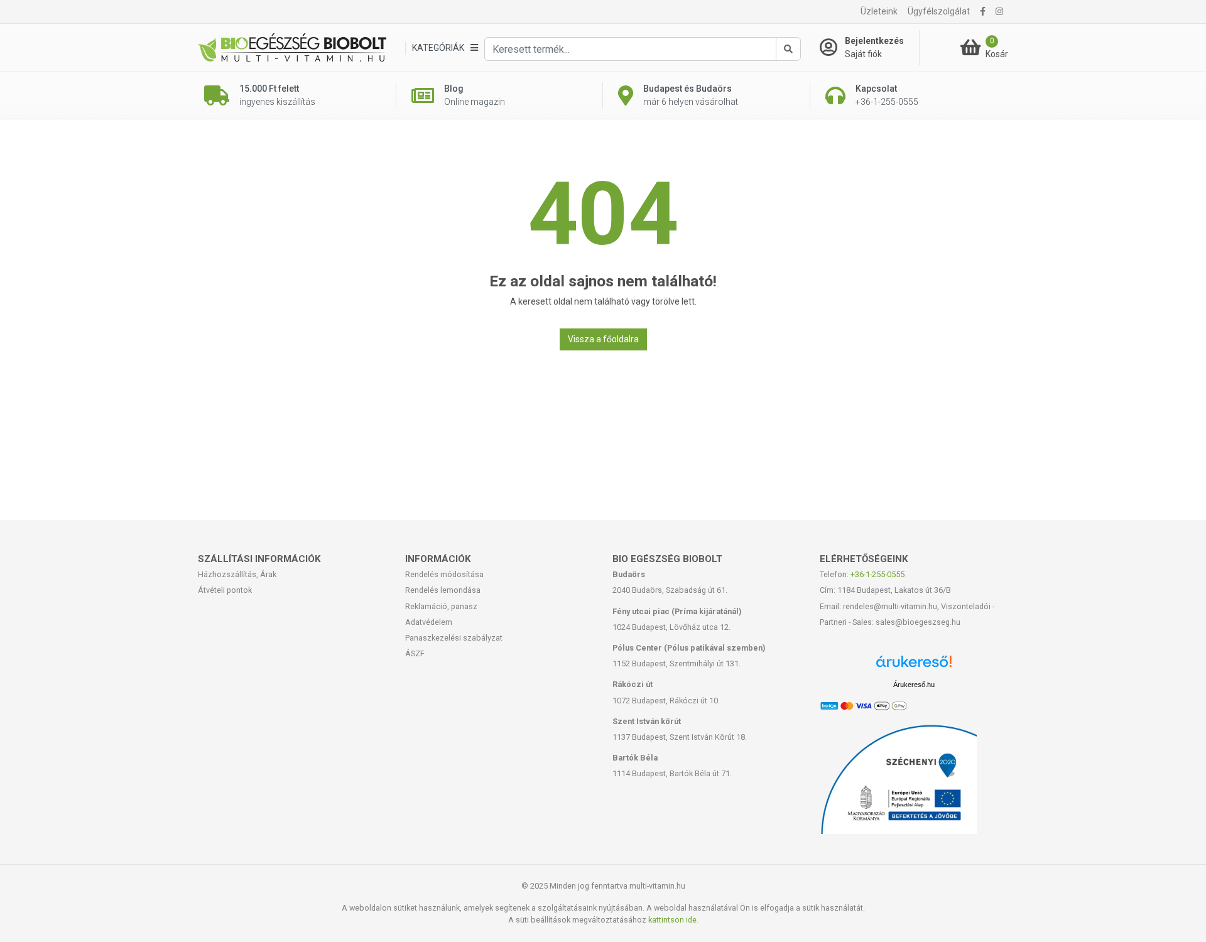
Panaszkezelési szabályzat (454, 637)
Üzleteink (879, 11)
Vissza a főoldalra (603, 339)
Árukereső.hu (914, 684)
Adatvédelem (428, 622)
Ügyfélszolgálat (939, 11)
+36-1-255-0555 (877, 574)
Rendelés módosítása (444, 574)
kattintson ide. (673, 919)
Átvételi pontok (225, 590)
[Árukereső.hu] (914, 666)
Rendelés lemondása (443, 590)
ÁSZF (415, 653)
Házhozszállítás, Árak (237, 574)
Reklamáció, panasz (441, 606)
